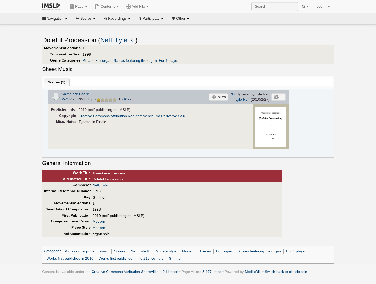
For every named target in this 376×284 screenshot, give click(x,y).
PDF (233, 94)
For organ (103, 60)
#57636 (66, 99)
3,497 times (211, 272)
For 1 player (169, 60)
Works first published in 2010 (70, 258)
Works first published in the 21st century (131, 258)
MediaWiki (253, 272)
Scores (119, 251)
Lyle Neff (243, 99)
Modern (99, 221)
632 (126, 99)
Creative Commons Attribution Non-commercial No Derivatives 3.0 (132, 116)
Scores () (56, 82)
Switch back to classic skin (286, 272)
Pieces (88, 60)
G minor (175, 258)
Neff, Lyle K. (117, 40)
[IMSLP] (52, 6)
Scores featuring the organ (135, 60)
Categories (52, 251)
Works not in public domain (87, 251)
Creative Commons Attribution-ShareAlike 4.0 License (135, 272)
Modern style (166, 251)
